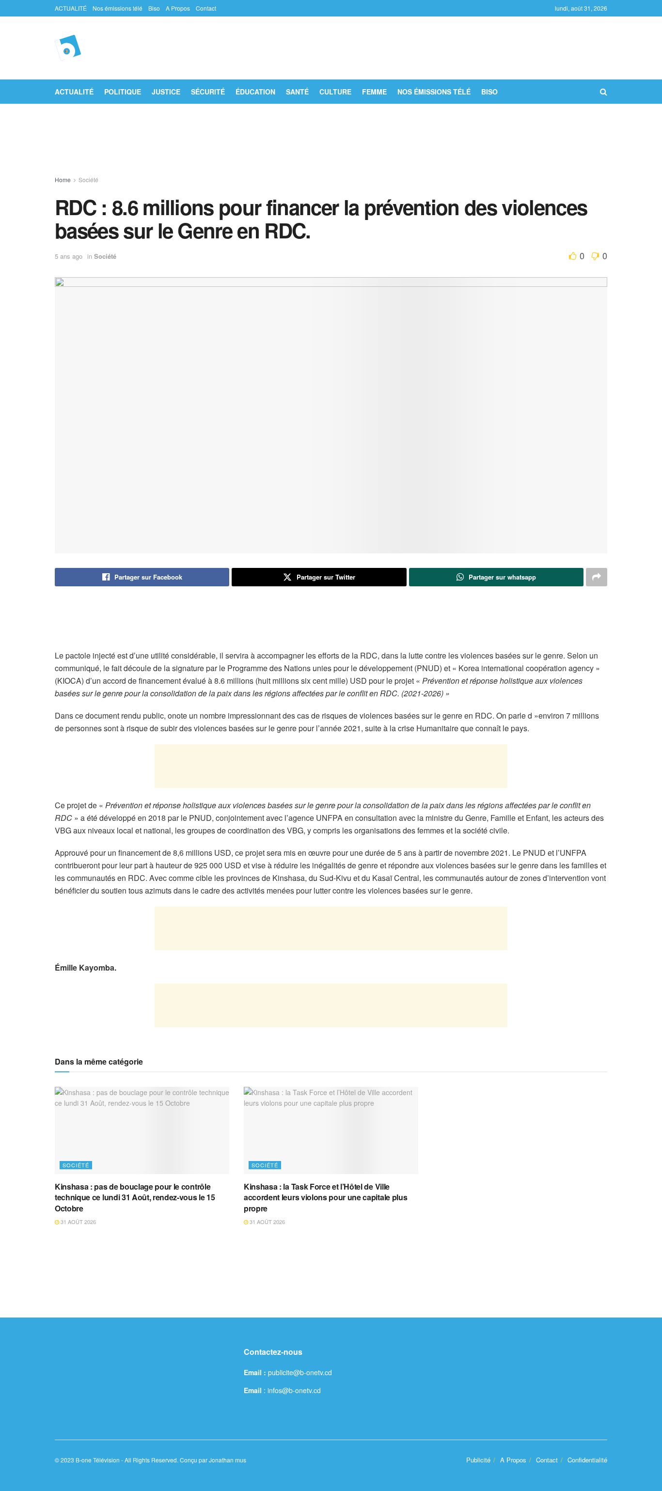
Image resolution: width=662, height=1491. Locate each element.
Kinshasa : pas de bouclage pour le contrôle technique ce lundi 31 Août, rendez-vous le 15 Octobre (135, 1197)
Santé (297, 91)
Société (88, 179)
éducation (255, 91)
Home (63, 179)
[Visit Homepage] (68, 48)
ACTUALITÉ (71, 8)
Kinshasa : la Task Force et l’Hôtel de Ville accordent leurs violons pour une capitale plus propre (325, 1197)
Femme (374, 91)
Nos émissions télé (117, 8)
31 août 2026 (77, 1221)
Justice (166, 91)
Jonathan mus (227, 1460)
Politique (122, 91)
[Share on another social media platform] (596, 577)
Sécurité (208, 91)
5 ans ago (68, 256)
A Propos (178, 8)
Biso (154, 8)
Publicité (478, 1459)
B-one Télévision (98, 1460)
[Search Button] (603, 91)
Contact (206, 8)
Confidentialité (587, 1459)
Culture (335, 91)
